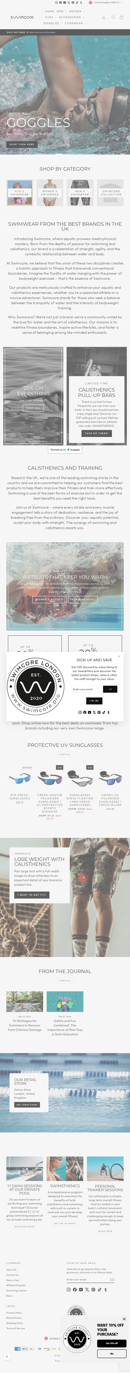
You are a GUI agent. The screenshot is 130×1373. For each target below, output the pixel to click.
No (112, 1353)
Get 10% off (112, 1343)
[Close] (124, 1319)
